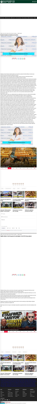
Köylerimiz (24, 396)
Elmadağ (1, 380)
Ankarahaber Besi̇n (8, 188)
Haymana (13, 380)
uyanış (29, 385)
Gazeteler (3, 17)
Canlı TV (14, 17)
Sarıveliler (12, 386)
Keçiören (23, 380)
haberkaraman (32, 385)
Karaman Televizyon (23, 386)
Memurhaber (14, 385)
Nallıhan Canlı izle (10, 393)
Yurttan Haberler (32, 396)
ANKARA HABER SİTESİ (27, 381)
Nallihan (26, 382)
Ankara (4, 379)
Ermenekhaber (2, 386)
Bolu (5, 379)
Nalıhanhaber (8, 385)
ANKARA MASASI (9, 382)
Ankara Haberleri (32, 392)
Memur (12, 385)
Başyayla (15, 386)
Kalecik (21, 380)
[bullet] (13, 228)
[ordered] (12, 228)
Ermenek (35, 385)
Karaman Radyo (28, 386)
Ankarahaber (14, 379)
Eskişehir (7, 379)
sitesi (16, 379)
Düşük (14, 188)
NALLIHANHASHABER (21, 382)
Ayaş (23, 379)
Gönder (3, 228)
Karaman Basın (18, 386)
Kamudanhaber (22, 385)
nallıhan (18, 188)
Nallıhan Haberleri (32, 391)
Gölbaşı (9, 380)
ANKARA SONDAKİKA (3, 382)
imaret (25, 385)
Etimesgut (4, 380)
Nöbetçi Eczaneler (10, 396)
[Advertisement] (18, 10)
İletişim (1, 396)
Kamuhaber (18, 385)
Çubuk (35, 379)
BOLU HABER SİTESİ (34, 381)
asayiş (27, 385)
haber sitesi (10, 379)
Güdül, (11, 380)
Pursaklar (1, 381)
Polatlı (35, 380)
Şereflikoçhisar (7, 381)
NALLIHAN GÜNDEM (15, 382)
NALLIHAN (14, 381)
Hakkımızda (2, 392)
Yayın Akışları (31, 17)
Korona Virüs (14, 351)
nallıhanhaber (23, 188)
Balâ (24, 379)
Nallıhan (1, 379)
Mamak (30, 380)
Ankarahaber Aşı (8, 351)
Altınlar (16, 393)
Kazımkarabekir (9, 386)
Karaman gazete (33, 386)
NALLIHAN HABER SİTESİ (20, 381)
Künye (1, 391)
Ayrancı (6, 386)
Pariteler (16, 396)
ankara (2, 188)
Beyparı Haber (2, 385)
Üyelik (1, 393)
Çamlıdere (29, 379)
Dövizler (16, 392)
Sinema (24, 391)
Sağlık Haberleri (19, 33)
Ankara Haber (33, 382)
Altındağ (21, 379)
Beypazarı (26, 379)
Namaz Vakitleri (25, 393)
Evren (7, 380)
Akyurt (18, 379)
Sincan (4, 381)
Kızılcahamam (27, 380)
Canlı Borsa (25, 17)
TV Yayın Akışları (10, 392)
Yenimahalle (11, 381)
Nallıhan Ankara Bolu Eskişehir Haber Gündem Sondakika (8, 33)
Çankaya (32, 379)
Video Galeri (8, 17)
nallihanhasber (29, 382)
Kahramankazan (17, 380)
